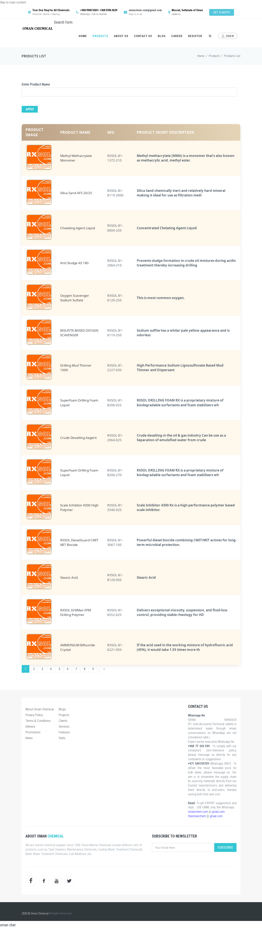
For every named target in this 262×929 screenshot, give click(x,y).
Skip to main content (13, 2)
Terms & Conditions (38, 721)
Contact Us (143, 36)
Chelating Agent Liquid (77, 228)
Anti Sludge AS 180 (74, 263)
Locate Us (176, 14)
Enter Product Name (36, 84)
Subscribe (225, 847)
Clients (63, 721)
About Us (121, 36)
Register (195, 36)
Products (100, 36)
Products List (232, 56)
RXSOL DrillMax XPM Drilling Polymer (75, 612)
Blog (162, 36)
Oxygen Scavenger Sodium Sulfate (74, 297)
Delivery (30, 726)
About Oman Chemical (40, 709)
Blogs (62, 709)
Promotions (33, 732)
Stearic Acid (69, 577)
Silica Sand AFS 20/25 (76, 193)
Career (176, 36)
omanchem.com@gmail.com (145, 10)
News (29, 738)
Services (64, 726)
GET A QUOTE (221, 12)
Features (64, 732)
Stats (62, 738)
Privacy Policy (34, 715)
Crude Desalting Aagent (78, 437)
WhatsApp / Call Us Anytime (93, 14)
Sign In (229, 36)
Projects (64, 715)
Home (83, 36)
